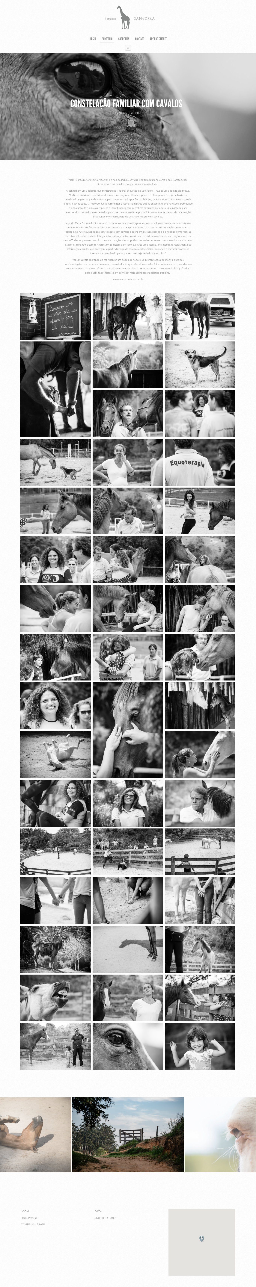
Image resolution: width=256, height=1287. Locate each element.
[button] (201, 1239)
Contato (139, 39)
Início (93, 39)
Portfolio (107, 39)
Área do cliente (158, 39)
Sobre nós (123, 39)
